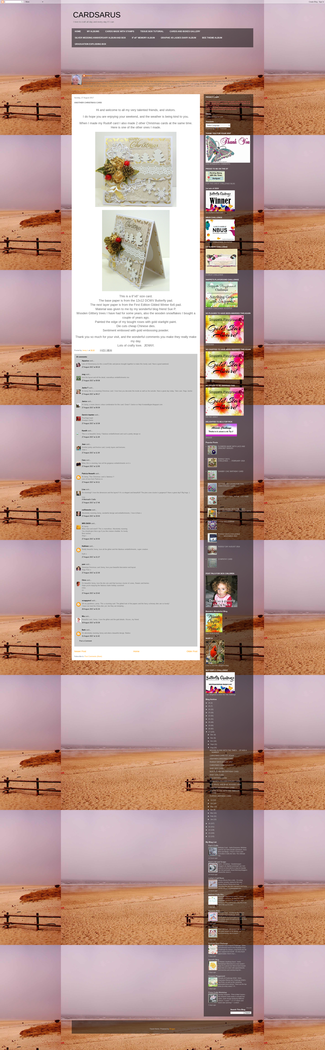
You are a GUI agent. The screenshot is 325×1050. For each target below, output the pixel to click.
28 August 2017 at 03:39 (91, 623)
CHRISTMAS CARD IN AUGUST (222, 765)
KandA (84, 431)
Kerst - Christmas (224, 864)
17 (209, 732)
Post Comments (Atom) (93, 656)
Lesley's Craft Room (216, 878)
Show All (248, 1008)
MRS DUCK (86, 523)
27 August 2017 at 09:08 (91, 381)
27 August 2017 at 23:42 (91, 593)
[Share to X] (106, 350)
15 (209, 827)
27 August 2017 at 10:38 (91, 423)
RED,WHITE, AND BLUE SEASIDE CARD (225, 784)
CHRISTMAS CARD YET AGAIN (222, 756)
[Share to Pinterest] (111, 350)
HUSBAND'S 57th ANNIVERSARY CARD (225, 781)
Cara (83, 460)
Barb (84, 630)
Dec (212, 735)
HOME (78, 31)
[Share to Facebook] (108, 350)
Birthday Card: (223, 848)
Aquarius (85, 361)
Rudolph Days (223, 913)
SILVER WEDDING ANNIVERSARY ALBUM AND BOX (100, 38)
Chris (84, 580)
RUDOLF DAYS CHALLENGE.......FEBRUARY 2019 (231, 460)
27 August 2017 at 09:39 (91, 408)
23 (209, 713)
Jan (212, 819)
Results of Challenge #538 (227, 978)
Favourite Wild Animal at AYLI (228, 896)
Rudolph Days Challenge (218, 943)
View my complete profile (81, 89)
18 (209, 729)
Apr (211, 810)
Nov (212, 738)
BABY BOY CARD (216, 768)
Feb (212, 816)
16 (209, 823)
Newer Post (80, 651)
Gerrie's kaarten (88, 415)
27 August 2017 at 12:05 (91, 466)
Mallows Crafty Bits (215, 894)
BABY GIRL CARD (217, 775)
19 (209, 725)
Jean (84, 444)
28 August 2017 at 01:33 (91, 609)
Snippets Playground (216, 976)
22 (209, 716)
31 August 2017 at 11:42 (91, 636)
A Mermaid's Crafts (89, 499)
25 (209, 706)
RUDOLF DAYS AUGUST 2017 (221, 762)
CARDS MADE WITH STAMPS (119, 31)
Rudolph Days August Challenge (229, 945)
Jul (211, 800)
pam (83, 564)
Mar (212, 813)
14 (209, 830)
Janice (84, 401)
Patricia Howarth (88, 474)
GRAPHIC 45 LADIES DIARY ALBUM (178, 38)
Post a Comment (85, 641)
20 (209, 722)
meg (83, 374)
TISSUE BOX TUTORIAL (152, 31)
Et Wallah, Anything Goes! (227, 962)
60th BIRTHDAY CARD (218, 778)
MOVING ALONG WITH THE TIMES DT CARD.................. (224, 792)
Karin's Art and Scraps (217, 862)
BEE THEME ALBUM (212, 38)
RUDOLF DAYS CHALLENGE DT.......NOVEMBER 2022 (229, 535)
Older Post (192, 651)
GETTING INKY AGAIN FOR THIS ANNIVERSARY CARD (231, 485)
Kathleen (85, 546)
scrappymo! (86, 601)
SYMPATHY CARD (225, 559)
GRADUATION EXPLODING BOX (90, 44)
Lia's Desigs (213, 927)
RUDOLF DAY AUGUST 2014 (229, 547)
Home (136, 651)
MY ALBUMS (93, 31)
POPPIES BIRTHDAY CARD (220, 796)
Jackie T (85, 388)
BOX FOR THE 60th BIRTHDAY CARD (224, 772)
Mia (83, 616)
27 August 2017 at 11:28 (91, 437)
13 (209, 833)
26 (209, 703)
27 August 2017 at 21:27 (91, 557)
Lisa (83, 489)
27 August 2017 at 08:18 (91, 367)
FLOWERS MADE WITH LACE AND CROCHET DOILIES (231, 447)
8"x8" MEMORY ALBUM (143, 38)
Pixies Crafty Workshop (217, 992)
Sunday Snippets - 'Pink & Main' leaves (231, 994)
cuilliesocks (86, 510)
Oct (212, 741)
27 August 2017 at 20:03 (91, 516)
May (212, 807)
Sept (212, 744)
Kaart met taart (223, 929)
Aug (212, 748)
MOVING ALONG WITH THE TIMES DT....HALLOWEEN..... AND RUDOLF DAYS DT (234, 511)
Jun (212, 803)
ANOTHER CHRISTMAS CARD (221, 759)
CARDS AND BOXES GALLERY (185, 31)
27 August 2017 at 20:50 (91, 539)
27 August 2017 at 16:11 (91, 482)
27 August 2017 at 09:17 (91, 394)
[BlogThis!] (103, 350)
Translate (223, 129)
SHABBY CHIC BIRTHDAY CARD (230, 471)
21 (209, 719)
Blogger (172, 1029)
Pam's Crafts (213, 845)
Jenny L (89, 76)
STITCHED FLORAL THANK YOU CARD (233, 496)
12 (209, 836)
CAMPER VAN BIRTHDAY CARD (222, 788)
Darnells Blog (213, 960)
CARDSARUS (97, 15)
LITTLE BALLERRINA (226, 522)
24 (209, 709)
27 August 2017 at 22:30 (91, 573)
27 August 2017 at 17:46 (91, 503)
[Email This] (101, 350)
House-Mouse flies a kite (226, 880)
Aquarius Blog (214, 911)
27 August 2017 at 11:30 (91, 453)
